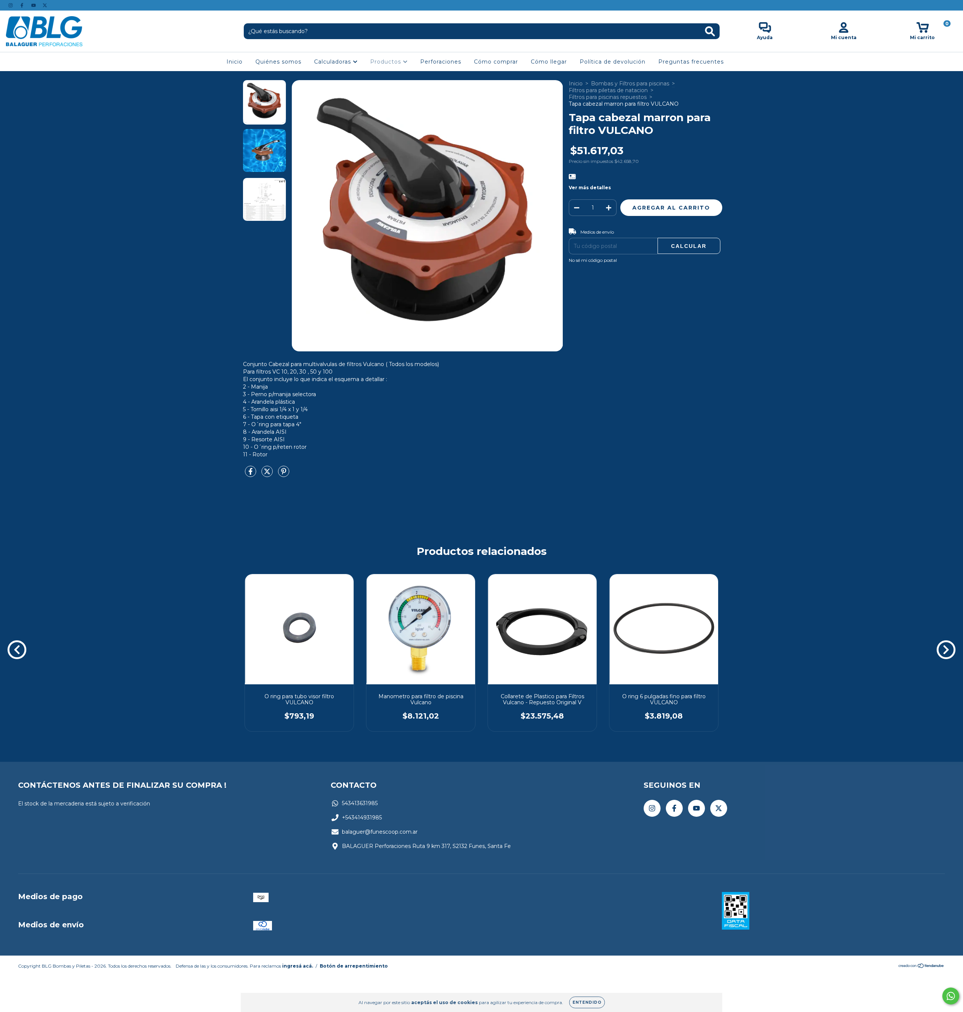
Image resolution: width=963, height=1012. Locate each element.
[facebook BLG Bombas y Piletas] (22, 5)
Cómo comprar (496, 61)
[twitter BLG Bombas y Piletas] (45, 5)
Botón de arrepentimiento (354, 966)
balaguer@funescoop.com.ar (380, 831)
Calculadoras (333, 61)
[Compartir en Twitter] (267, 474)
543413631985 (360, 803)
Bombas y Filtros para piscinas (630, 83)
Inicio (234, 61)
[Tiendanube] (921, 966)
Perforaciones (440, 61)
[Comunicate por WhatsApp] (950, 996)
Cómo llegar (549, 61)
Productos (386, 61)
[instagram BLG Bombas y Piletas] (11, 5)
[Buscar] (710, 31)
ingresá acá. (297, 966)
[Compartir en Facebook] (251, 474)
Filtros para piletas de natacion (608, 90)
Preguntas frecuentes (691, 61)
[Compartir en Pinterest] (283, 474)
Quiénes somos (278, 61)
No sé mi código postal (593, 260)
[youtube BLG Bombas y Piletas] (34, 5)
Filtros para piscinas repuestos (608, 97)
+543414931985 (362, 817)
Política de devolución (613, 61)
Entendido (587, 1002)
